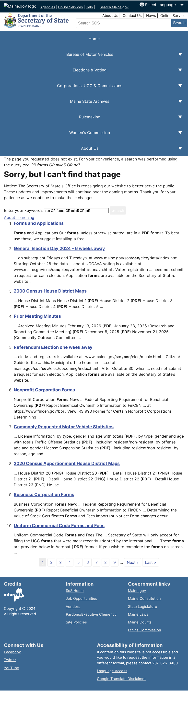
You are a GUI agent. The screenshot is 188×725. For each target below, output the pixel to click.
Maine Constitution (144, 598)
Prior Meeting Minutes (37, 316)
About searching (19, 217)
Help (89, 7)
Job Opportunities (81, 598)
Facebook (12, 652)
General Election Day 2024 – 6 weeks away (59, 248)
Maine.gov (137, 591)
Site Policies (76, 622)
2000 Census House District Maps (50, 291)
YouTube (11, 668)
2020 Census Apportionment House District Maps (67, 463)
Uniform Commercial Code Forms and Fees (59, 525)
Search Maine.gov (114, 7)
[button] (164, 4)
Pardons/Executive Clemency (91, 614)
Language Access (112, 671)
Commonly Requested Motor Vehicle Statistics (64, 426)
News (151, 15)
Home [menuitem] (94, 38)
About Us (110, 15)
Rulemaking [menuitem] (50, 119)
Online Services (70, 7)
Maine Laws (138, 614)
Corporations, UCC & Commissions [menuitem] (61, 88)
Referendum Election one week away (53, 347)
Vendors (73, 606)
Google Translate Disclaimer (121, 679)
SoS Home (75, 591)
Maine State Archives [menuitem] (54, 104)
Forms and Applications (39, 223)
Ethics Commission (144, 630)
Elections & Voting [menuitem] (53, 73)
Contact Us (132, 15)
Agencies (47, 7)
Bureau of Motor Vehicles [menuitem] (56, 57)
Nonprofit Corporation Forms (44, 389)
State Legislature (142, 606)
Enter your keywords (23, 210)
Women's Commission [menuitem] (55, 135)
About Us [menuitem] (49, 151)
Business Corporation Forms (44, 494)
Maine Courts (140, 622)
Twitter (10, 660)
